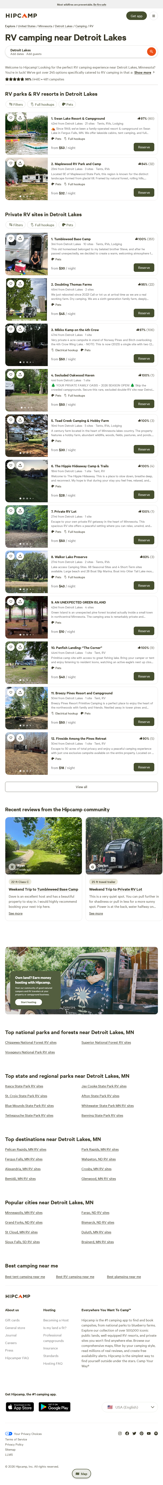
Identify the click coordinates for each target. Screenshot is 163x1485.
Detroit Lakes (64, 26)
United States (27, 26)
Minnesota (45, 26)
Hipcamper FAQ (17, 1357)
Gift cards (12, 1320)
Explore (10, 26)
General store (15, 1327)
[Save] (11, 118)
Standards (50, 1355)
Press (9, 1350)
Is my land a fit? (54, 1327)
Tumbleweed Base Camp (57, 889)
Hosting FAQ (52, 1363)
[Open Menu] (154, 16)
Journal (11, 1335)
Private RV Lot (130, 889)
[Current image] (20, 151)
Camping (81, 26)
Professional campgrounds (53, 1338)
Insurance (50, 1348)
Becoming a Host (56, 1320)
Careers (11, 1342)
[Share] (20, 118)
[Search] (151, 51)
